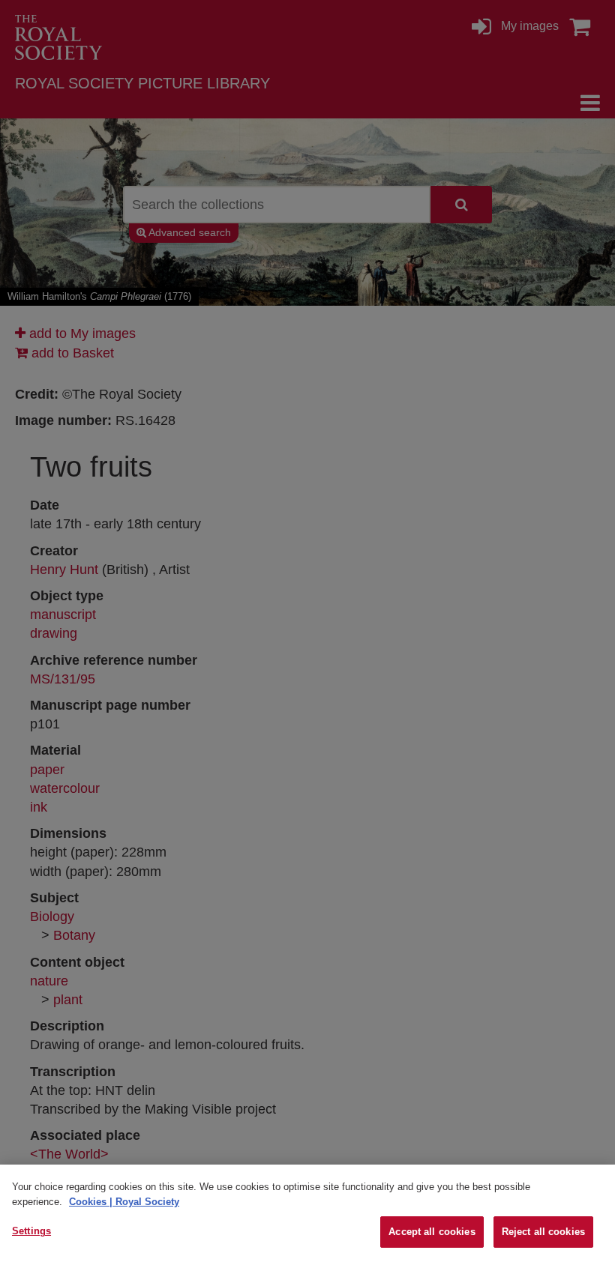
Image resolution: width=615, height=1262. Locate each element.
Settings (31, 1231)
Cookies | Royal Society (124, 1201)
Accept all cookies (431, 1231)
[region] (307, 1213)
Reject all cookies (543, 1231)
